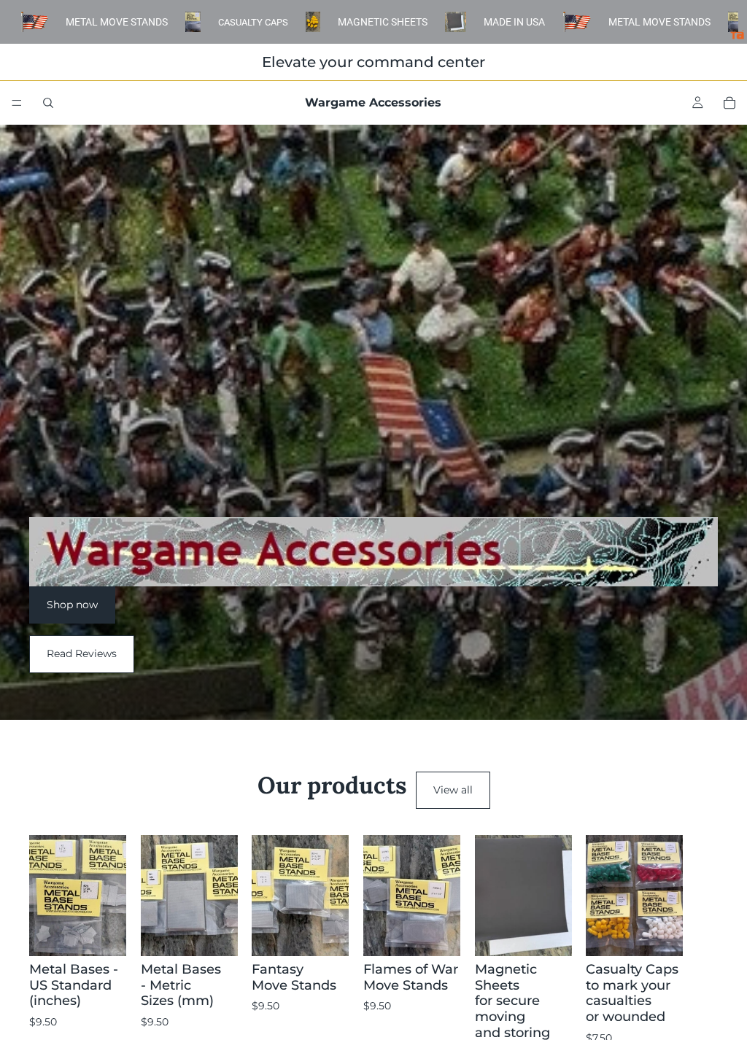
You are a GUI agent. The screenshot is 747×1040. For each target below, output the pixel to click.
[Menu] (17, 103)
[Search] (48, 103)
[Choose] (103, 934)
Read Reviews (82, 653)
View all (453, 789)
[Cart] (729, 103)
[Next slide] (702, 956)
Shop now (72, 604)
